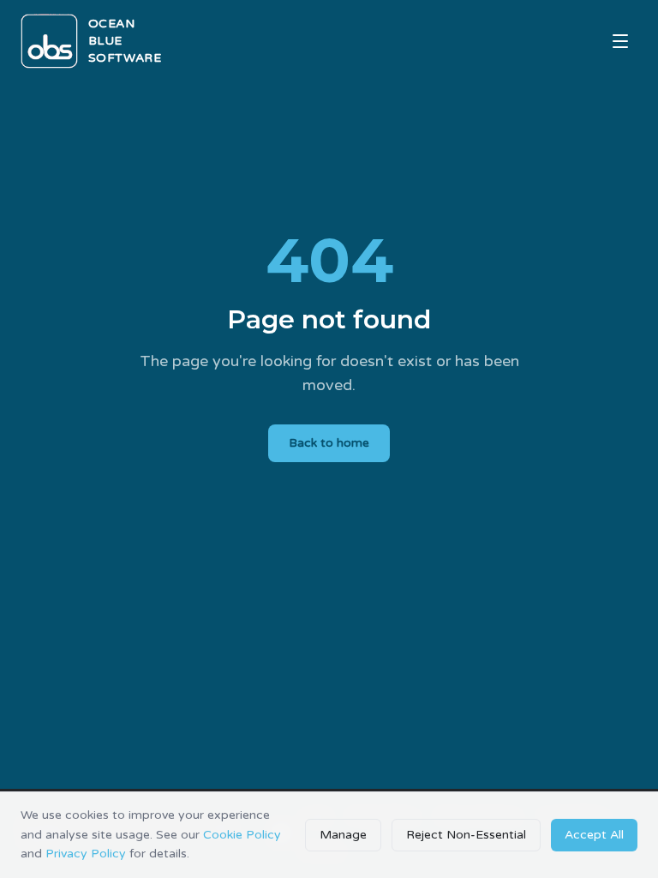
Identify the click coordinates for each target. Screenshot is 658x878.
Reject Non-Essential (466, 834)
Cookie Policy (242, 834)
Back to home (329, 443)
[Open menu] (620, 41)
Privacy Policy (85, 853)
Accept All (594, 834)
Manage (343, 834)
